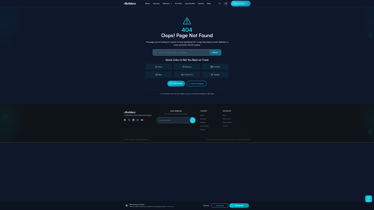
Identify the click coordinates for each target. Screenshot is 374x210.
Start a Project (227, 122)
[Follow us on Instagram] (138, 120)
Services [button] (156, 3)
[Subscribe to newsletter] (192, 120)
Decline (206, 205)
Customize (220, 205)
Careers (201, 3)
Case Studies (190, 3)
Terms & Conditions (228, 139)
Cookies (219, 139)
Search (215, 52)
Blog (209, 3)
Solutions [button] (166, 3)
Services (203, 119)
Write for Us (226, 119)
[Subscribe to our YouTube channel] (142, 120)
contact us (188, 93)
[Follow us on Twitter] (129, 120)
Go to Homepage (176, 83)
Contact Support (197, 84)
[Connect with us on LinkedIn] (133, 120)
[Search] (220, 3)
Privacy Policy (211, 139)
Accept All (239, 205)
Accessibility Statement (242, 139)
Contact (225, 126)
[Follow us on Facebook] (125, 120)
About (147, 3)
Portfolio (178, 3)
